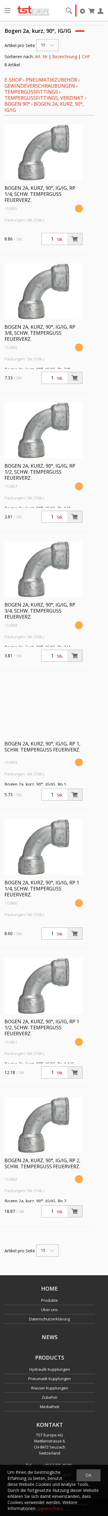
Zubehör (50, 1397)
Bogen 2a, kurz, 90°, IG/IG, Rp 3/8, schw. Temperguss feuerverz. (39, 333)
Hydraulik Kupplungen (49, 1369)
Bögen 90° (17, 104)
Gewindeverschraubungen (39, 86)
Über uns (49, 1309)
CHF (86, 56)
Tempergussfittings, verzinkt (44, 98)
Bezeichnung (64, 56)
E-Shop (13, 80)
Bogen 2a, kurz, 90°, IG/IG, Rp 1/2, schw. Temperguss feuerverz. (39, 472)
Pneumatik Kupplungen (49, 1378)
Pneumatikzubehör (52, 80)
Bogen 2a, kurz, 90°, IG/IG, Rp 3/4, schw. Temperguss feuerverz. (39, 610)
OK (89, 1475)
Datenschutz (50, 1508)
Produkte (49, 1300)
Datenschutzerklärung (49, 1319)
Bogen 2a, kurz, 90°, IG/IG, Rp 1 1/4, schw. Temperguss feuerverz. (41, 888)
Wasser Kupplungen (49, 1388)
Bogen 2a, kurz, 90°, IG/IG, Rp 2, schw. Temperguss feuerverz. (42, 1163)
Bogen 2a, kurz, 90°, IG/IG (44, 107)
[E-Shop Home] (33, 10)
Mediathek (49, 1406)
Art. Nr (41, 56)
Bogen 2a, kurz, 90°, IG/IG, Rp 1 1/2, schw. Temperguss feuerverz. (41, 1027)
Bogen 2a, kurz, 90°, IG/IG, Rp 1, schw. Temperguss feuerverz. (42, 746)
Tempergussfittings (31, 92)
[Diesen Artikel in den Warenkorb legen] (74, 239)
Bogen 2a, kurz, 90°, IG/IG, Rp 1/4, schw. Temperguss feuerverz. (39, 194)
